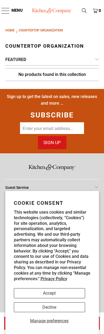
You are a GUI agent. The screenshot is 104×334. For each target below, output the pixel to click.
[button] (84, 10)
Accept (49, 293)
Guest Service (17, 187)
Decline (49, 307)
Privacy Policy (54, 278)
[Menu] (3, 10)
